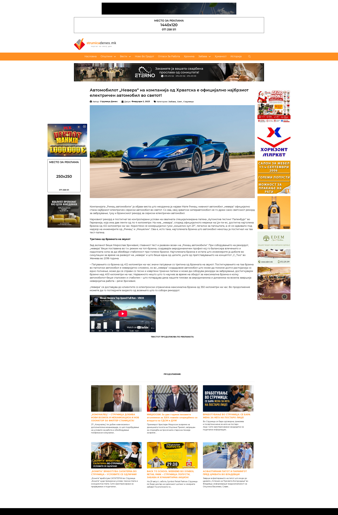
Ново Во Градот (144, 56)
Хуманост (221, 56)
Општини (106, 56)
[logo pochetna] (95, 44)
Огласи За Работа (169, 56)
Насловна (90, 56)
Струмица (188, 102)
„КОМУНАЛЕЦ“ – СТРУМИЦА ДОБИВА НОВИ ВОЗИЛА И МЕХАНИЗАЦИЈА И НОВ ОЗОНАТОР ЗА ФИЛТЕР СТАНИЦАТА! (115, 417)
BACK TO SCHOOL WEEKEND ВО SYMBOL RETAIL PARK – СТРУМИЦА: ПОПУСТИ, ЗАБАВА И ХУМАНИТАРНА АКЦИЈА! (170, 474)
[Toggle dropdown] (115, 56)
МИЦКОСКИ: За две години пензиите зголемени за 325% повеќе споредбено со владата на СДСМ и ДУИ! (172, 417)
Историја (236, 56)
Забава (202, 56)
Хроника (189, 56)
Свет (179, 102)
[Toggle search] (249, 56)
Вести (123, 56)
